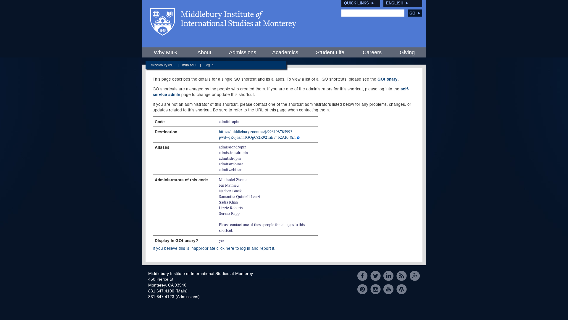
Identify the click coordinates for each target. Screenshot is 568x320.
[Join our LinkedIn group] (388, 276)
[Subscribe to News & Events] (401, 276)
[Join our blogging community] (401, 289)
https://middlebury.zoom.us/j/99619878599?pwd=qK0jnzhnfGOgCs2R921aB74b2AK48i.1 (257, 134)
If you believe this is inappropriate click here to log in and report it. (214, 248)
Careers (372, 52)
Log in (208, 65)
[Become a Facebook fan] (362, 276)
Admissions (242, 52)
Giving (407, 52)
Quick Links (356, 3)
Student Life (330, 52)
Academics (285, 52)
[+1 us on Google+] (414, 276)
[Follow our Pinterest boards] (362, 289)
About (204, 52)
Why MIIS (165, 52)
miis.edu (189, 65)
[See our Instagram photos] (375, 289)
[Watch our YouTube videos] (388, 289)
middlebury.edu (162, 65)
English (394, 3)
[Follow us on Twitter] (375, 276)
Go (412, 13)
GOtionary (387, 79)
